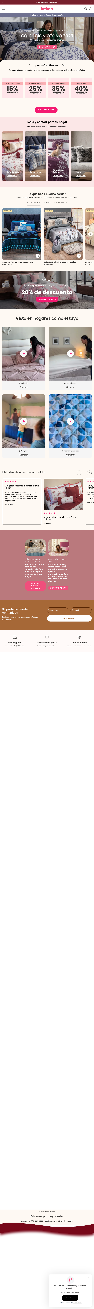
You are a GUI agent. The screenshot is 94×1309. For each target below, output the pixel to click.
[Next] (91, 2)
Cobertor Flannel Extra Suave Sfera (17, 262)
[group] (47, 2)
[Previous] (3, 2)
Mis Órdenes (7, 1270)
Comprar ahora (47, 47)
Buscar (5, 1250)
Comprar (23, 387)
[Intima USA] (47, 8)
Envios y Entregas (9, 1253)
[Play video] (23, 353)
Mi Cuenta (6, 1267)
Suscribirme (69, 618)
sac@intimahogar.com (64, 1221)
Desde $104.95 (7, 264)
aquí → (61, 15)
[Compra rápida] (38, 256)
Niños (51, 1235)
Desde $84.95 (48, 264)
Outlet (51, 1239)
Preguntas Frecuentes (10, 1260)
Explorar (12, 175)
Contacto (5, 1264)
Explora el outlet (47, 299)
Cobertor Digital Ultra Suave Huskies (60, 262)
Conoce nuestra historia (35, 586)
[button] (85, 8)
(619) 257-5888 (37, 1221)
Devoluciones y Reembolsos (13, 1257)
